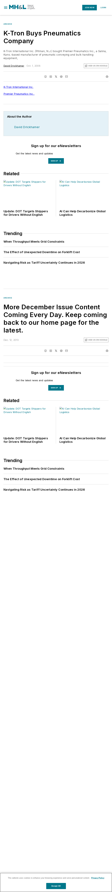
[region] (56, 882)
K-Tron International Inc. (18, 87)
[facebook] (45, 76)
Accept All (56, 886)
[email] (66, 76)
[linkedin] (50, 76)
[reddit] (61, 76)
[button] (6, 7)
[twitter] (56, 76)
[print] (107, 76)
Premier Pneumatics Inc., (19, 93)
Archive (8, 24)
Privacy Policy (97, 878)
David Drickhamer (14, 65)
